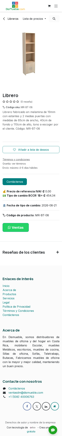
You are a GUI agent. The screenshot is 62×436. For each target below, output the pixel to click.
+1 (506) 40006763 (21, 396)
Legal (6, 302)
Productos (9, 294)
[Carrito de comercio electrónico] (49, 5)
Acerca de (9, 290)
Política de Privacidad (16, 306)
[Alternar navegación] (56, 6)
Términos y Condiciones (18, 310)
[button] (34, 18)
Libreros (12, 18)
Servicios (8, 298)
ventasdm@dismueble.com (25, 392)
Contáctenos (15, 181)
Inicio (6, 286)
